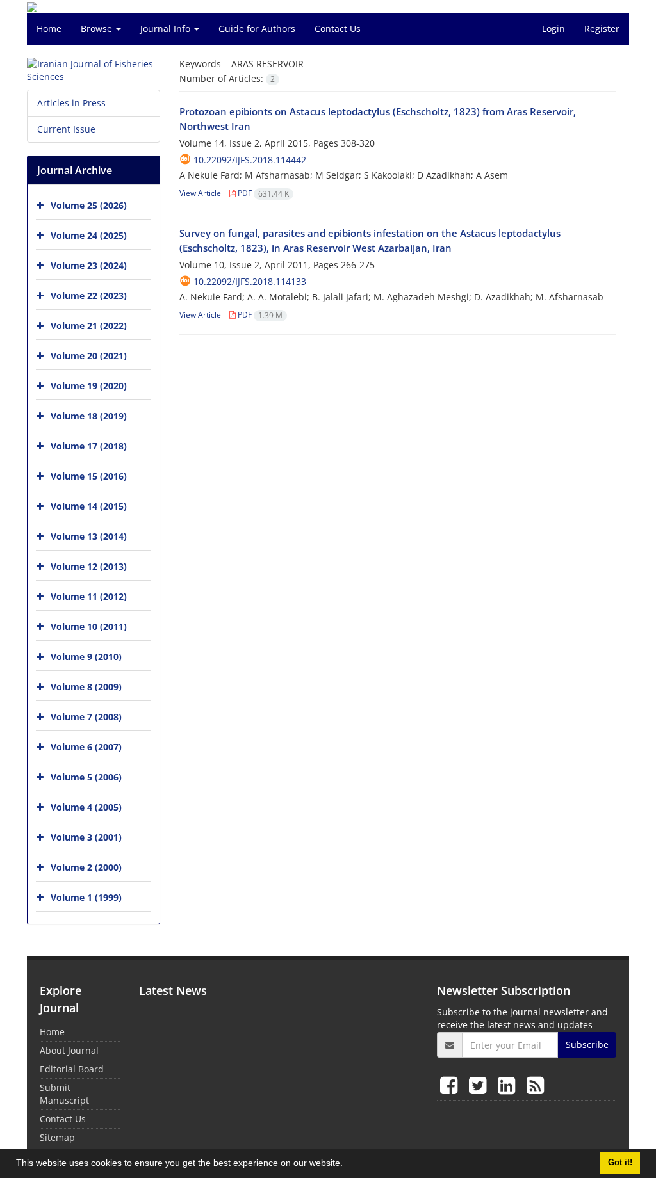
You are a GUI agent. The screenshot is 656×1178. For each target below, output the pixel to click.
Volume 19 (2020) (89, 386)
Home (49, 28)
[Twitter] (480, 1085)
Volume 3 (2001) (86, 837)
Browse (98, 28)
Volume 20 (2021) (89, 356)
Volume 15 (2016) (89, 476)
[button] (347, 1164)
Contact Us (338, 28)
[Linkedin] (509, 1085)
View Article (200, 193)
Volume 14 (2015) (89, 506)
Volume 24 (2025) (89, 235)
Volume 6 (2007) (86, 747)
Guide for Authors (256, 28)
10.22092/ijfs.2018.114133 (249, 281)
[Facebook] (451, 1085)
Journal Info (166, 28)
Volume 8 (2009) (86, 687)
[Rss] (535, 1085)
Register (601, 28)
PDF (262, 193)
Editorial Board (72, 1069)
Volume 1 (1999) (86, 897)
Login (553, 28)
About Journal (69, 1050)
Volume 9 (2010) (86, 656)
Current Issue (66, 129)
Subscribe (587, 1044)
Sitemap (57, 1137)
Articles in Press (71, 103)
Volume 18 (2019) (89, 416)
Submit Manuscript (64, 1093)
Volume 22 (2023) (89, 295)
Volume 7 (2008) (86, 717)
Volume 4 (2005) (86, 807)
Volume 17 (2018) (89, 446)
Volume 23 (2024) (89, 265)
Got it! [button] (620, 1162)
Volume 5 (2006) (86, 777)
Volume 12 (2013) (89, 566)
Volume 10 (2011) (89, 626)
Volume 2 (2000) (86, 867)
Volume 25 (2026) (89, 205)
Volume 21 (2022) (89, 325)
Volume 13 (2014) (89, 536)
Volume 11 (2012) (89, 596)
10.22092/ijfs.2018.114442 (249, 160)
